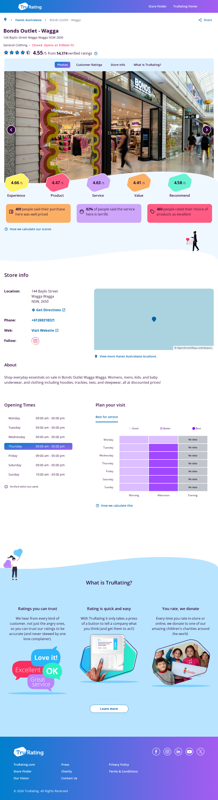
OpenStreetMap (187, 348)
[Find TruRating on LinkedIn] (178, 751)
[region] (109, 129)
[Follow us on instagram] (37, 341)
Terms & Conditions (123, 771)
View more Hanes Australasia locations (128, 356)
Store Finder (157, 6)
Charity (66, 771)
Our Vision (21, 778)
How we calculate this (117, 505)
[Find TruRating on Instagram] (167, 751)
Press (65, 764)
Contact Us (69, 778)
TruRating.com (24, 764)
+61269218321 (43, 320)
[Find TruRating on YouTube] (189, 751)
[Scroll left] (11, 129)
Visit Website (43, 330)
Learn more (109, 709)
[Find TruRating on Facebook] (156, 751)
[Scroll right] (206, 129)
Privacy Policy (119, 764)
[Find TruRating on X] (200, 751)
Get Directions (48, 310)
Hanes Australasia (28, 20)
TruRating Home (185, 6)
